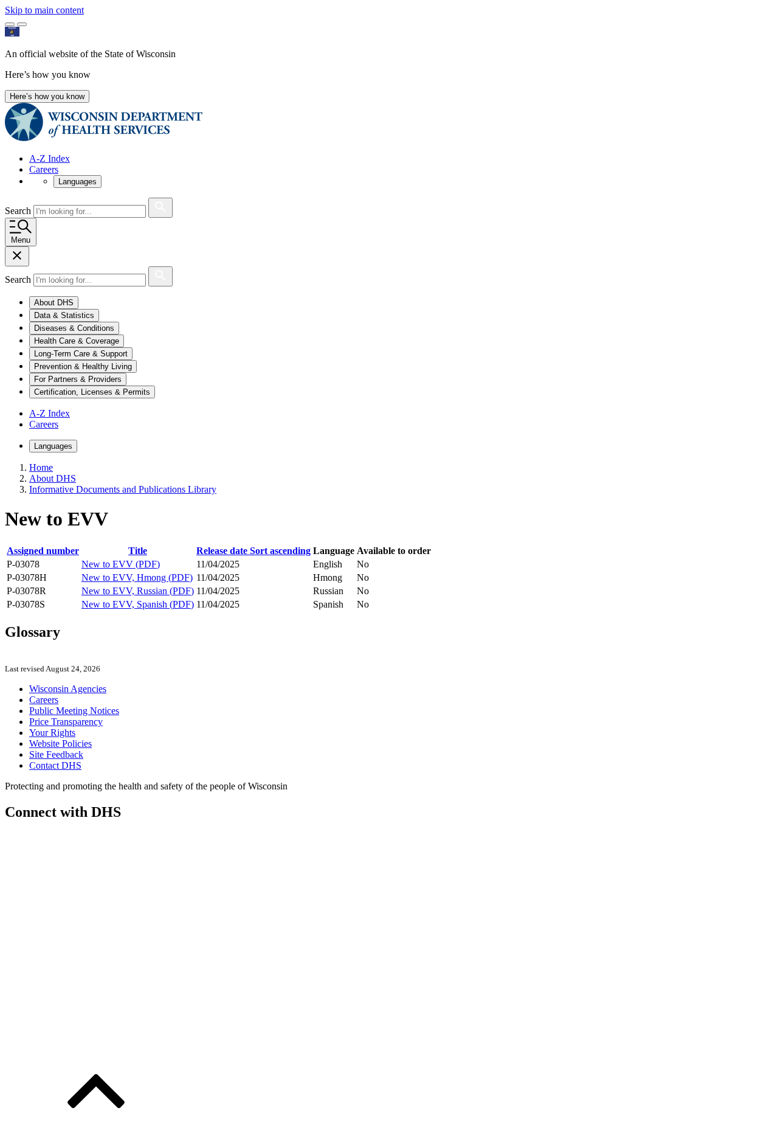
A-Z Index (49, 158)
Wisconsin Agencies (67, 689)
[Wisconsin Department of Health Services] (103, 138)
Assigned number (43, 551)
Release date (253, 551)
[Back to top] (96, 1133)
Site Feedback (56, 754)
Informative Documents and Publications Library (122, 489)
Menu (20, 239)
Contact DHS (55, 765)
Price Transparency (66, 721)
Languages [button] (77, 181)
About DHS (52, 478)
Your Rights (52, 732)
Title (137, 551)
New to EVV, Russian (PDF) (137, 591)
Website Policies (60, 743)
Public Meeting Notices (74, 710)
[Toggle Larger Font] (10, 24)
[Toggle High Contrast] (22, 24)
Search (19, 211)
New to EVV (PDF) (120, 564)
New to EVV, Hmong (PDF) (137, 577)
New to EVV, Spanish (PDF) (137, 604)
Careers (43, 169)
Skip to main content (44, 10)
